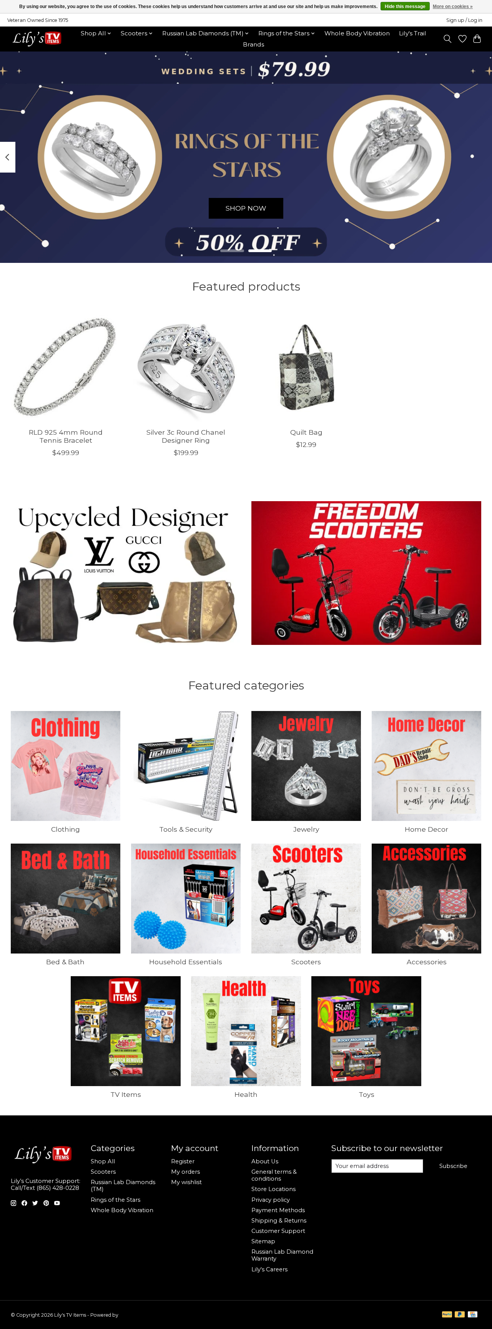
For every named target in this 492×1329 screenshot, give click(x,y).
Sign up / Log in (464, 20)
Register (182, 1161)
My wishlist (186, 1182)
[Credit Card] (472, 1315)
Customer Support (278, 1231)
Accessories (427, 962)
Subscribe (453, 1166)
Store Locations (273, 1189)
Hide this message (405, 6)
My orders (185, 1171)
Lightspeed (132, 1315)
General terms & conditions (274, 1175)
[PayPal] (447, 1315)
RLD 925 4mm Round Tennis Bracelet (65, 436)
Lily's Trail (412, 33)
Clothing (65, 829)
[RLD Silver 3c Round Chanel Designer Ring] (186, 367)
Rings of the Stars (115, 1199)
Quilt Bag (306, 432)
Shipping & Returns (278, 1220)
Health (246, 1094)
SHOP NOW (246, 208)
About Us (264, 1161)
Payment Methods (278, 1210)
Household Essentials (185, 962)
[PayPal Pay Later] (460, 1315)
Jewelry (306, 829)
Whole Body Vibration (357, 33)
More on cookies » (453, 6)
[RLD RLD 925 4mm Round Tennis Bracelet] (66, 367)
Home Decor (426, 829)
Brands (253, 44)
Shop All (103, 1161)
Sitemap (263, 1241)
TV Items (125, 1094)
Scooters (306, 962)
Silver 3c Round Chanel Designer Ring (185, 436)
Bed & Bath (65, 962)
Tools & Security (186, 829)
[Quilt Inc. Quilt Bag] (306, 367)
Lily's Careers (269, 1269)
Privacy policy (270, 1199)
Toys (366, 1094)
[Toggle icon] (447, 39)
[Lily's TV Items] (39, 38)
